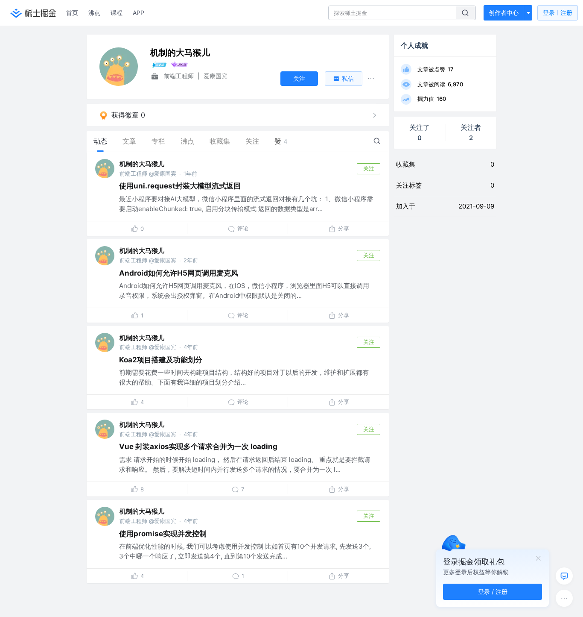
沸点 (94, 12)
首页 (72, 12)
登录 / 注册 (492, 591)
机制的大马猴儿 (142, 164)
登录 (557, 12)
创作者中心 (504, 12)
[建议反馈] (564, 576)
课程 (116, 12)
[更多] (564, 598)
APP (138, 12)
